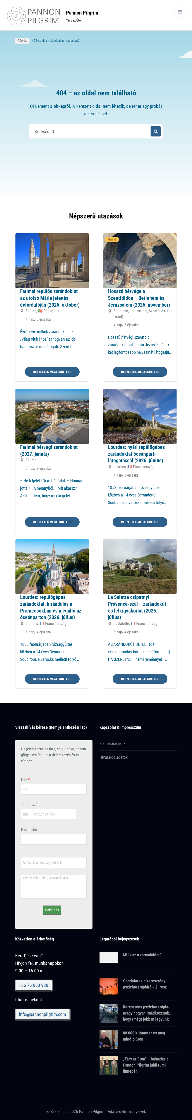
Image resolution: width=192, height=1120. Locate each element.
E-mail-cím (29, 829)
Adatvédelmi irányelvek (127, 1111)
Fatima (31, 311)
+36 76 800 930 (33, 985)
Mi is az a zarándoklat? (142, 954)
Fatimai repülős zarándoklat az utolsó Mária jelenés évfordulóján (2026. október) (50, 298)
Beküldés (52, 910)
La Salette (121, 623)
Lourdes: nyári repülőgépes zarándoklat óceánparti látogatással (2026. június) (136, 453)
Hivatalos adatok (114, 757)
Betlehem (121, 311)
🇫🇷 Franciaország (140, 467)
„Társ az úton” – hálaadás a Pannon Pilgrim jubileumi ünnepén (145, 1065)
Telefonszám (30, 804)
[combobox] (26, 814)
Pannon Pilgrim (82, 13)
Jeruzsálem (138, 311)
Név (24, 779)
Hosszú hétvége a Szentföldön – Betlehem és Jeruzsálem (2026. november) (139, 298)
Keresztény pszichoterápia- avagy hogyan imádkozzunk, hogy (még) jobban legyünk (146, 1013)
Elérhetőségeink (113, 743)
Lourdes (120, 467)
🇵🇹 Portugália (48, 311)
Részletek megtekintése (52, 372)
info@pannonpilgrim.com (42, 1014)
